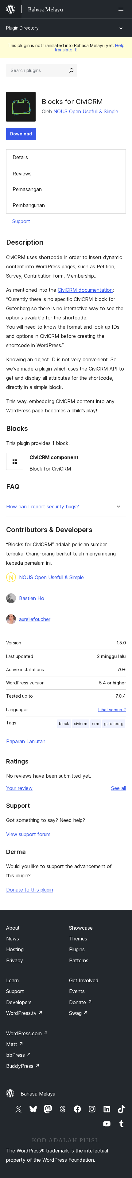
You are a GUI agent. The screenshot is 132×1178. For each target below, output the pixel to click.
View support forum (28, 834)
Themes (78, 939)
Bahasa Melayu (38, 1094)
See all (118, 788)
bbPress (18, 1055)
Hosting (15, 949)
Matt (14, 1044)
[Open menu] (122, 9)
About (13, 928)
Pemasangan (27, 189)
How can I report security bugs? (42, 507)
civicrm (80, 723)
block (64, 723)
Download (21, 133)
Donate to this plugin (29, 890)
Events (77, 991)
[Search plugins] (71, 70)
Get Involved (84, 980)
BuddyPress (23, 1066)
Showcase (81, 928)
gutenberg (113, 723)
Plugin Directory (22, 27)
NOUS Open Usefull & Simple (85, 111)
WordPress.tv (24, 1013)
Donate (80, 1002)
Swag (78, 1013)
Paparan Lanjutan (25, 741)
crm (95, 723)
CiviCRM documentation (85, 290)
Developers (19, 1002)
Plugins (77, 949)
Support (21, 221)
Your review (19, 788)
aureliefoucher (34, 619)
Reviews (22, 173)
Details (20, 157)
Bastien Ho (31, 598)
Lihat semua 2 (112, 709)
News (12, 939)
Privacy (14, 960)
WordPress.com (27, 1033)
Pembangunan (29, 205)
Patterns (78, 960)
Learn (12, 980)
